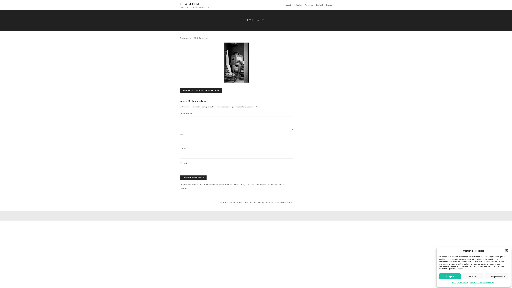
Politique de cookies (460, 282)
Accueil (288, 5)
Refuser (473, 276)
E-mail (183, 148)
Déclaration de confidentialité (482, 282)
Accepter (450, 276)
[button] (506, 251)
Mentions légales (260, 202)
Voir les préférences (496, 276)
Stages (329, 5)
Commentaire (186, 113)
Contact (319, 5)
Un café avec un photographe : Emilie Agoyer (201, 90)
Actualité (298, 5)
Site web (183, 163)
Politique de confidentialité (280, 202)
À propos (309, 5)
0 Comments (202, 38)
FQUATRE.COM (189, 4)
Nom (182, 134)
